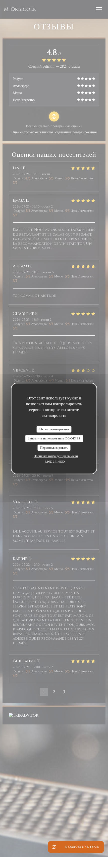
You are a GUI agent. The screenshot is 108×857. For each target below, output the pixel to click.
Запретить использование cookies (54, 438)
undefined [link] (55, 461)
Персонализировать (54, 447)
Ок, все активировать (54, 429)
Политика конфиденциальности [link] (56, 456)
